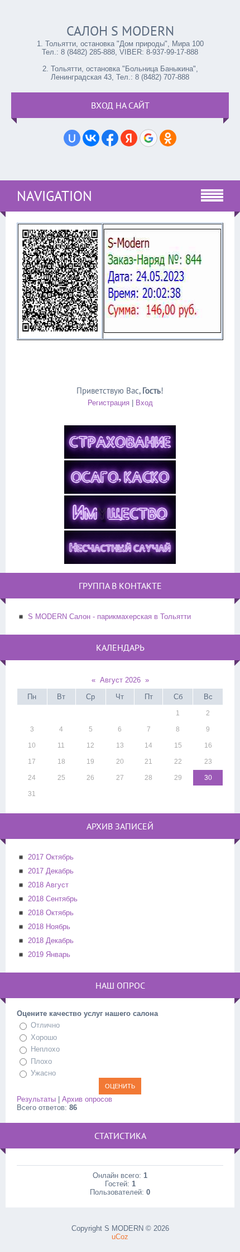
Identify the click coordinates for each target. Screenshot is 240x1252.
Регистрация (108, 403)
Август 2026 (120, 680)
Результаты (36, 1099)
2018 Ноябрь (49, 926)
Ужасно (43, 1073)
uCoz (120, 1237)
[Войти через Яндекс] (129, 138)
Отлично (45, 1025)
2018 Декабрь (51, 940)
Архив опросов (87, 1099)
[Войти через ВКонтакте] (91, 138)
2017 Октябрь (51, 857)
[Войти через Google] (148, 138)
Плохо (41, 1061)
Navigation (54, 196)
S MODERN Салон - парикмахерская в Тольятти (109, 616)
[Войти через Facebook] (110, 138)
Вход (144, 403)
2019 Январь (49, 954)
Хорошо (44, 1037)
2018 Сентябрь (53, 899)
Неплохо (45, 1049)
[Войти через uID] (72, 138)
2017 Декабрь (51, 871)
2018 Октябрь (51, 913)
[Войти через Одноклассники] (168, 138)
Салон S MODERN (120, 31)
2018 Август (48, 885)
